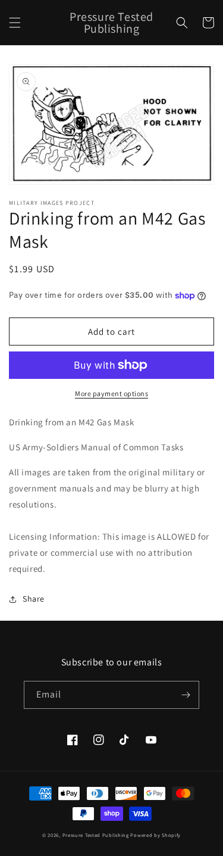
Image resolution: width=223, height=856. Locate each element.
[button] (15, 23)
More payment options (111, 393)
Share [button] (34, 598)
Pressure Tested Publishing (95, 835)
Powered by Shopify (155, 835)
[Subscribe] (185, 695)
